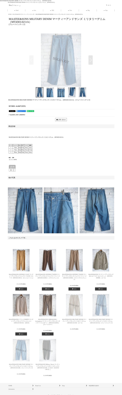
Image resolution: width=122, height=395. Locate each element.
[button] (31, 60)
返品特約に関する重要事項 (17, 114)
